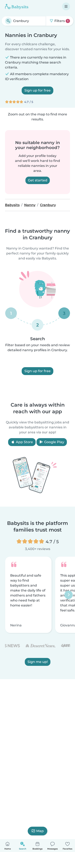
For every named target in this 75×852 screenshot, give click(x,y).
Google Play (53, 442)
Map (40, 831)
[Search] (8, 21)
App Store (24, 442)
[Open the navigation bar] (66, 6)
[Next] (68, 594)
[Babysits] (16, 6)
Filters (61, 21)
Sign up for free (37, 90)
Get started (37, 180)
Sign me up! (38, 662)
